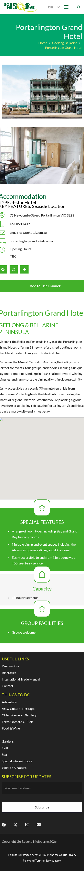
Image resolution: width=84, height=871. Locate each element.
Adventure (9, 702)
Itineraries (9, 673)
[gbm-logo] (20, 7)
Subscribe (42, 807)
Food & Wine (11, 728)
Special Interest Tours (17, 761)
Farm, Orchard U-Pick (17, 722)
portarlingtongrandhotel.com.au (32, 241)
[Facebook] (4, 825)
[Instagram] (14, 269)
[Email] (39, 825)
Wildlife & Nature (14, 768)
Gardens (8, 741)
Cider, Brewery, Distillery (19, 715)
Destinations (11, 666)
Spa (4, 754)
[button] (53, 7)
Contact (7, 686)
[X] (15, 825)
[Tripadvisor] (24, 269)
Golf (5, 748)
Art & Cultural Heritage (18, 708)
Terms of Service (44, 860)
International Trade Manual (21, 679)
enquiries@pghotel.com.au (28, 232)
